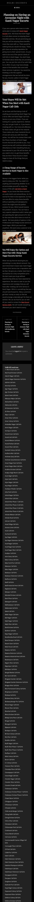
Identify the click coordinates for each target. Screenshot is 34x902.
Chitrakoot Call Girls (11, 824)
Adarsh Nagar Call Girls (12, 376)
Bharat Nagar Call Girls (12, 705)
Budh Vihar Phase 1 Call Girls (14, 747)
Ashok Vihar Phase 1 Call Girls (14, 502)
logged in (18, 351)
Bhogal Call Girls (10, 721)
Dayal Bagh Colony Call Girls (13, 888)
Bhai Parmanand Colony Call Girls (15, 689)
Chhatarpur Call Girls (11, 805)
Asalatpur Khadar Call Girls (13, 489)
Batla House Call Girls (11, 647)
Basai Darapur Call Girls (12, 640)
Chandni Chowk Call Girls (12, 785)
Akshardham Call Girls (12, 402)
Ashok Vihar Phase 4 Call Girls (14, 511)
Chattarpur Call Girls (11, 789)
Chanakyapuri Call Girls (12, 772)
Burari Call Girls (10, 759)
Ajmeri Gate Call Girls (11, 395)
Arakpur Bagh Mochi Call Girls (14, 473)
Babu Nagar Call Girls (11, 569)
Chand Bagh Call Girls (11, 776)
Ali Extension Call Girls (12, 408)
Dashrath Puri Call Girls (12, 885)
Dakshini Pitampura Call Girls (14, 865)
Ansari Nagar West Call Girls (13, 466)
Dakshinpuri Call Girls (11, 869)
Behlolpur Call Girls (11, 669)
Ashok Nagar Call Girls (12, 495)
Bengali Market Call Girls (12, 672)
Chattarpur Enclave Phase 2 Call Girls (16, 795)
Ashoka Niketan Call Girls (12, 515)
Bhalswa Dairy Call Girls (12, 698)
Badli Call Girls (9, 582)
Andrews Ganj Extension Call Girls (15, 460)
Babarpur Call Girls (11, 566)
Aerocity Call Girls (10, 386)
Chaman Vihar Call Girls (12, 766)
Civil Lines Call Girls (11, 837)
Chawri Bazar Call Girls (12, 798)
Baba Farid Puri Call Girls (12, 563)
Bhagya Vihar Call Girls (12, 685)
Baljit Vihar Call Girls (11, 624)
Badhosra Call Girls (11, 579)
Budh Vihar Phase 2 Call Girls (14, 750)
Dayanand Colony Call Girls (13, 891)
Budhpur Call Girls (10, 753)
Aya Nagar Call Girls (11, 537)
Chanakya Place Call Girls (12, 769)
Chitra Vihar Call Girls (11, 821)
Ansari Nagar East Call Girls (13, 463)
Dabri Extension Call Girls (13, 859)
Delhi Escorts (17, 3)
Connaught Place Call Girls (13, 846)
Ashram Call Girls (10, 521)
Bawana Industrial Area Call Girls (15, 656)
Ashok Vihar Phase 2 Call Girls (14, 505)
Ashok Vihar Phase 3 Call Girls (14, 508)
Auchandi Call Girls (11, 534)
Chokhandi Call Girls (11, 830)
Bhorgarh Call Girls (11, 724)
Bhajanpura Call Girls (11, 692)
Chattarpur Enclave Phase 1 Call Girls (16, 792)
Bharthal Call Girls (10, 711)
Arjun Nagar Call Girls (11, 482)
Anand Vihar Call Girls (11, 447)
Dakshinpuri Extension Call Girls (15, 872)
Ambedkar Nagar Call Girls (13, 424)
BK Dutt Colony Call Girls (12, 734)
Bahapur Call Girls (10, 592)
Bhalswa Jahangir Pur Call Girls (14, 701)
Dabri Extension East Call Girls (14, 862)
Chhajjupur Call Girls (11, 801)
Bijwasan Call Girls (10, 727)
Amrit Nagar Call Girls (11, 427)
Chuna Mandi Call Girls (12, 834)
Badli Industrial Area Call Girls (14, 585)
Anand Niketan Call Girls (12, 440)
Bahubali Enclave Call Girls (13, 595)
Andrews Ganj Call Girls (12, 456)
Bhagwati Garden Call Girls (13, 679)
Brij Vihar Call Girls (10, 737)
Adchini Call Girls (10, 382)
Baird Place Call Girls (11, 598)
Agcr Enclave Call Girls (12, 392)
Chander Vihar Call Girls (12, 782)
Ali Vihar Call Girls (10, 411)
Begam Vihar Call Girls (12, 663)
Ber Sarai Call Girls (10, 676)
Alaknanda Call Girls (11, 405)
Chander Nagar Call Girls (12, 779)
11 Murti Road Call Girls (12, 369)
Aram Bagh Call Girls (11, 476)
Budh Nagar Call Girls (11, 743)
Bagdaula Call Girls (11, 589)
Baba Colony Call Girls (11, 560)
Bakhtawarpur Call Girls (12, 605)
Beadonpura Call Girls (11, 660)
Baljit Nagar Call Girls (11, 621)
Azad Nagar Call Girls (11, 544)
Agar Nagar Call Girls (11, 389)
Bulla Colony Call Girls (11, 756)
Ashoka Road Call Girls (12, 518)
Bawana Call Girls (10, 650)
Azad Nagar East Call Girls (13, 547)
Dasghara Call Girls (11, 881)
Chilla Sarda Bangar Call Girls (14, 811)
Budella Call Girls (10, 740)
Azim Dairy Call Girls (11, 556)
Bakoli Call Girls (9, 611)
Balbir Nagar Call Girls (11, 614)
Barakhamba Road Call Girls (13, 637)
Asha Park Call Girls (11, 492)
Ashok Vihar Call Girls (11, 498)
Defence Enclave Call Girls (13, 901)
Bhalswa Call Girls (10, 695)
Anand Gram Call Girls (12, 434)
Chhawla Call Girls (10, 808)
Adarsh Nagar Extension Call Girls (15, 379)
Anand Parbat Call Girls (12, 444)
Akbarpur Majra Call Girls (12, 398)
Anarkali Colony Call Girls (12, 450)
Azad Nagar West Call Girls (13, 550)
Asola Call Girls (9, 531)
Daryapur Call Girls (11, 878)
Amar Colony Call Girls (12, 421)
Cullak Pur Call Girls (11, 852)
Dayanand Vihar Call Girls (13, 894)
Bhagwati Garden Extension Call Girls (16, 682)
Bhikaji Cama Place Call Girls (13, 718)
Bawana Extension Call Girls (13, 653)
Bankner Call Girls (10, 631)
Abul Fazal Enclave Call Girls (13, 373)
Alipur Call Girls (9, 415)
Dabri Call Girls (9, 856)
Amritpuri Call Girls (11, 431)
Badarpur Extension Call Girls (14, 576)
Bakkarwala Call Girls (11, 608)
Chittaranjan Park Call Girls (13, 827)
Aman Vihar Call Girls (11, 418)
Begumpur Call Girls (11, 666)
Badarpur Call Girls (11, 573)
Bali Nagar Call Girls (11, 618)
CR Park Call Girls (10, 849)
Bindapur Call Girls (11, 730)
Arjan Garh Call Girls (11, 479)
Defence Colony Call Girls (12, 898)
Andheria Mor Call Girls (12, 453)
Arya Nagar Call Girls (11, 485)
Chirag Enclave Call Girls (12, 818)
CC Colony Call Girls (11, 763)
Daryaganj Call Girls (11, 875)
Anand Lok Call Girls (11, 437)
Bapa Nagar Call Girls (11, 634)
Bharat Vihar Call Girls (12, 708)
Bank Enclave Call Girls (12, 627)
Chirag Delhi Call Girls (11, 814)
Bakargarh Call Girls (11, 602)
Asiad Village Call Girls (11, 524)
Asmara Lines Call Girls (12, 527)
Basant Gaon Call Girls (12, 643)
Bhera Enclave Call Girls (12, 714)
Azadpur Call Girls (10, 553)
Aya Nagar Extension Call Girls (14, 540)
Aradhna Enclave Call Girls (13, 469)
